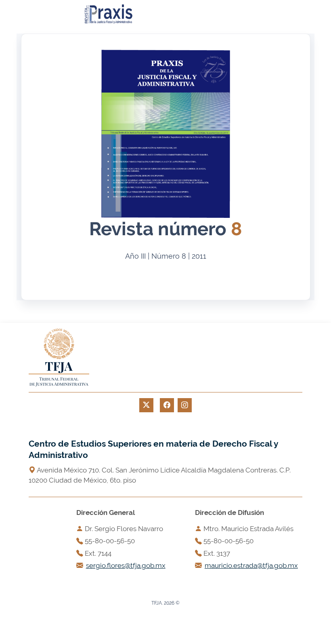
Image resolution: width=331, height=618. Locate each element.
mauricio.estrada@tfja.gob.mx (251, 565)
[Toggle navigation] (154, 14)
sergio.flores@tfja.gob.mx (126, 565)
